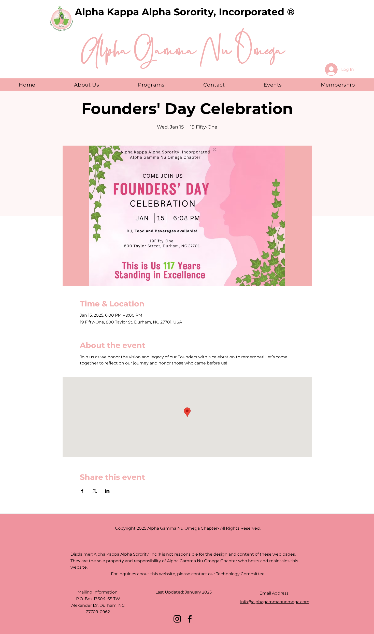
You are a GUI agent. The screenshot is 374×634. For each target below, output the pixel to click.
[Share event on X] (94, 491)
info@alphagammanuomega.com (274, 601)
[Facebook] (190, 619)
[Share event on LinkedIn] (107, 491)
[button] (87, 84)
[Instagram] (177, 619)
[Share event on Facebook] (82, 491)
